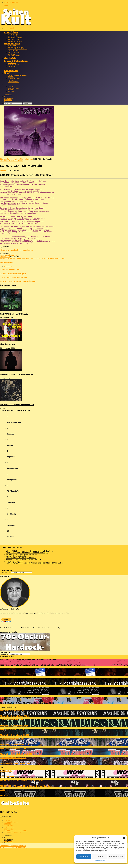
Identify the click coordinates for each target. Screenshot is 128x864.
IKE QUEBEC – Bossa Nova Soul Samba (18, 693)
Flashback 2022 (7, 344)
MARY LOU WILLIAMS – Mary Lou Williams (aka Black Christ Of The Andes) (34, 563)
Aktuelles (11, 77)
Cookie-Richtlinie (100, 860)
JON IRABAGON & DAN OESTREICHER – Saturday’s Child (27, 703)
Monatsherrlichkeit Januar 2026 (15, 763)
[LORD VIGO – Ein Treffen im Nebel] (11, 370)
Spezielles (11, 54)
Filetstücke (12, 45)
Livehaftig (10, 58)
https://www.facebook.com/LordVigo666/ (16, 250)
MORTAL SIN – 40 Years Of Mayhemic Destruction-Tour (26, 786)
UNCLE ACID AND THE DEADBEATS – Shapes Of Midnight (27, 553)
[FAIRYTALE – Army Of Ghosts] (11, 310)
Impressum (8, 829)
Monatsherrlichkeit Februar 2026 (16, 754)
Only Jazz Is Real (13, 50)
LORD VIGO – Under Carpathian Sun (17, 405)
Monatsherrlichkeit (15, 41)
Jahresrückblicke (14, 56)
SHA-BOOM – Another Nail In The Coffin (21, 554)
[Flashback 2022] (11, 340)
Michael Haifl (5, 171)
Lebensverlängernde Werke (17, 49)
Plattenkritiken (13, 34)
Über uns (11, 86)
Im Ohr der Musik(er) (15, 37)
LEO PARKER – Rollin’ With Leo (15, 675)
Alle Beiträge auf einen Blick (17, 75)
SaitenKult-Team (13, 88)
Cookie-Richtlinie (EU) (12, 832)
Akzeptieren (84, 856)
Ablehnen (100, 856)
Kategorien (6, 572)
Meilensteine (12, 43)
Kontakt (10, 90)
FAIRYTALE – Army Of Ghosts (14, 314)
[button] (124, 838)
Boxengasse (12, 66)
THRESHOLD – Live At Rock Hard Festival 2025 (23, 559)
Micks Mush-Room (14, 78)
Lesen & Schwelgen (16, 60)
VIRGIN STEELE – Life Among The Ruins (21, 558)
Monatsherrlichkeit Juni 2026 (14, 716)
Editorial (11, 80)
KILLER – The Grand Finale (16, 556)
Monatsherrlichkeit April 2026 (14, 735)
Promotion (11, 91)
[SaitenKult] (16, 25)
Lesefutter (12, 63)
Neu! (7, 73)
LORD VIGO (4, 255)
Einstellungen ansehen (116, 856)
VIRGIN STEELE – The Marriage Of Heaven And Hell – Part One (30, 551)
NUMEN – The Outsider (15, 561)
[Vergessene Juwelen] (25, 650)
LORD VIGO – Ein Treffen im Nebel (16, 374)
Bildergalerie (12, 68)
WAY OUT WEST (7, 776)
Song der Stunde (14, 39)
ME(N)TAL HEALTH (13, 82)
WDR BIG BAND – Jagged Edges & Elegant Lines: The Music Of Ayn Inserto (35, 684)
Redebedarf (11, 70)
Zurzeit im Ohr (13, 36)
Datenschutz (9, 827)
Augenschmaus (13, 64)
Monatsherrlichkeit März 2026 (14, 744)
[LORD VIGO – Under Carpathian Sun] (11, 401)
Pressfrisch (11, 32)
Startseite (4, 159)
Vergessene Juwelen (15, 47)
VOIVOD (4, 795)
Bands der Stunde (14, 52)
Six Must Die (13, 255)
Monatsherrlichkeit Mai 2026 (14, 725)
